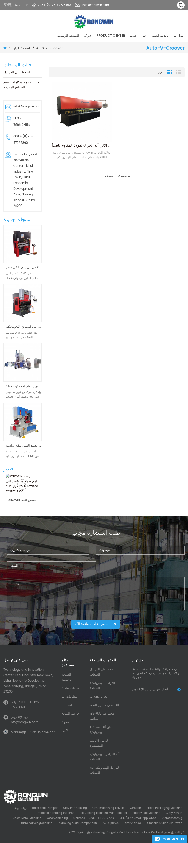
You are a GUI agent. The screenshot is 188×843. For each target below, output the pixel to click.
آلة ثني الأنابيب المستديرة (99, 743)
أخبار (144, 35)
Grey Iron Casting (75, 808)
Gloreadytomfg (172, 818)
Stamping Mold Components (77, 823)
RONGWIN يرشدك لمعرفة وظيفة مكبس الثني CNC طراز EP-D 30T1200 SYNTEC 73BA (22, 500)
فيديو (133, 35)
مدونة (65, 722)
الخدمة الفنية (160, 35)
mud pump (111, 823)
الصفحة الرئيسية (68, 35)
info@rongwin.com (95, 5)
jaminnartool (133, 823)
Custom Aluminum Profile (164, 823)
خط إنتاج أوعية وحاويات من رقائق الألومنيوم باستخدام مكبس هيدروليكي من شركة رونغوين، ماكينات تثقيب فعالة (24, 386)
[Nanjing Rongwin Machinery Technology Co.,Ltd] (94, 22)
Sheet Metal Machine (27, 818)
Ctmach (135, 808)
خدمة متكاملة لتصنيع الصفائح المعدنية (17, 85)
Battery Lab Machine (146, 813)
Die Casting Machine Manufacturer (103, 813)
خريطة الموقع (70, 713)
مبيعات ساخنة (70, 688)
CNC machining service (108, 808)
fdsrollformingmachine (36, 823)
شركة (88, 35)
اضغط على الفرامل (16, 72)
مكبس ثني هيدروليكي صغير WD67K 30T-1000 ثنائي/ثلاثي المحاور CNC (24, 267)
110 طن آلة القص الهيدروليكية (100, 730)
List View (178, 72)
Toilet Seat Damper (45, 808)
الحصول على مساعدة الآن (92, 624)
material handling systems (56, 813)
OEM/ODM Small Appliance (138, 818)
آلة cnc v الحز (99, 696)
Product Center (110, 35)
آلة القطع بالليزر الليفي (104, 705)
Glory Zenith (174, 813)
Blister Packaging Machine (164, 808)
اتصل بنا (179, 35)
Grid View (169, 72)
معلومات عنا (69, 696)
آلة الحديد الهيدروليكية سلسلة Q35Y (24, 445)
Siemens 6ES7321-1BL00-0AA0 (93, 818)
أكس (65, 730)
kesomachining (57, 818)
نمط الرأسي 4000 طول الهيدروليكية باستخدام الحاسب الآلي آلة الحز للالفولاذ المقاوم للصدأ (82, 145)
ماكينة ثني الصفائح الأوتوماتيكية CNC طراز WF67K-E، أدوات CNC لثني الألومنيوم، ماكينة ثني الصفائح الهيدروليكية (24, 326)
